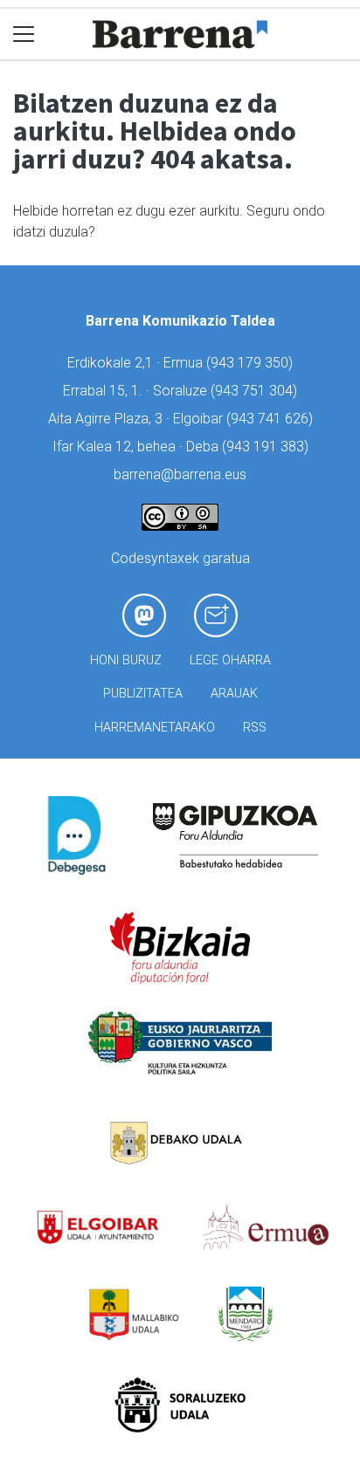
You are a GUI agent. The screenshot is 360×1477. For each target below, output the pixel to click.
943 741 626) (272, 418)
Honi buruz (126, 660)
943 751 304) (256, 390)
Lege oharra (230, 660)
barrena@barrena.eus (180, 474)
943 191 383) (267, 446)
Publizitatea (143, 693)
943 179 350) (252, 362)
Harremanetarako (154, 727)
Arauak (234, 693)
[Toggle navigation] (24, 34)
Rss (255, 727)
